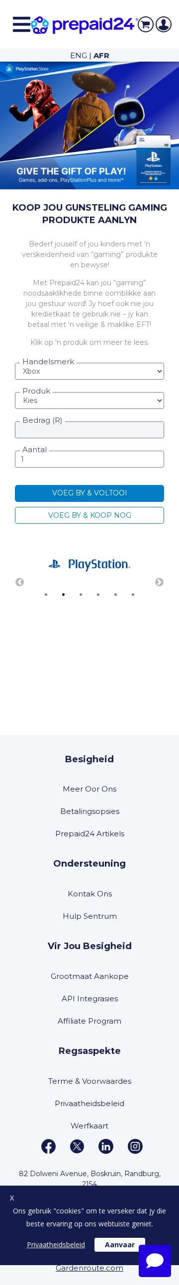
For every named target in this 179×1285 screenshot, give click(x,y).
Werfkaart (89, 1125)
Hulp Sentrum (90, 916)
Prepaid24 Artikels (89, 833)
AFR (101, 55)
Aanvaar (120, 1244)
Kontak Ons (90, 893)
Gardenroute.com (89, 1268)
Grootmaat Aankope (90, 976)
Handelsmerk (48, 361)
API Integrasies (90, 998)
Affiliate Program (89, 1021)
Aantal (34, 449)
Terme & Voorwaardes (89, 1081)
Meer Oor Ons (89, 789)
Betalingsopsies (89, 811)
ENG (78, 55)
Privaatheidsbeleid (89, 1103)
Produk (36, 391)
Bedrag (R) (42, 420)
